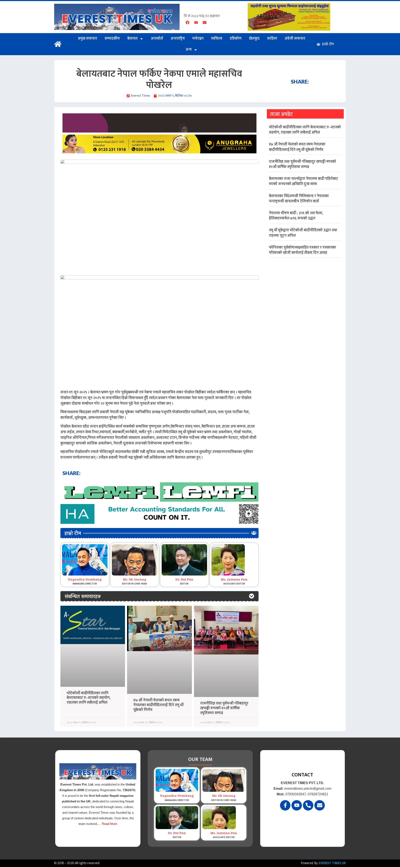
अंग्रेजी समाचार (295, 38)
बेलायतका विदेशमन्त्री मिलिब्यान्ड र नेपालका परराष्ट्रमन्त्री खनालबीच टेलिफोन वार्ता (299, 198)
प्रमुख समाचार (87, 38)
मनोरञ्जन (198, 38)
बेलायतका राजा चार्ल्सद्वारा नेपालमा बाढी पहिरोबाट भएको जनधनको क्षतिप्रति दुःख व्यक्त (303, 181)
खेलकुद (254, 38)
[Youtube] (196, 22)
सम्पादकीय (112, 38)
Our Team (200, 759)
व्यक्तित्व (216, 38)
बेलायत (132, 38)
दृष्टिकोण (235, 38)
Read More (109, 824)
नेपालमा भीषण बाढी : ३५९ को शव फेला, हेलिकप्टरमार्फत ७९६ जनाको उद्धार (296, 215)
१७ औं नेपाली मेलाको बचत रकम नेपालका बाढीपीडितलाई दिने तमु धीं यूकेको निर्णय (158, 705)
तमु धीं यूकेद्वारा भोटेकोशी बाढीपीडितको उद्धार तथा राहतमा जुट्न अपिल (303, 233)
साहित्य (272, 38)
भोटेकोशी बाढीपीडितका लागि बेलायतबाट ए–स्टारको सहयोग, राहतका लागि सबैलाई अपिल (88, 698)
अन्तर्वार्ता (157, 38)
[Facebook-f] (285, 805)
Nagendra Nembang (85, 580)
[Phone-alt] (308, 805)
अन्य (189, 49)
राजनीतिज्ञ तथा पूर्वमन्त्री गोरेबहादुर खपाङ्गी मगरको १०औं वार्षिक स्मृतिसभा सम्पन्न (224, 708)
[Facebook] (187, 22)
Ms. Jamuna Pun (234, 580)
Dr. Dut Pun (184, 580)
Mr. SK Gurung (134, 580)
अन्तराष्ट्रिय (178, 38)
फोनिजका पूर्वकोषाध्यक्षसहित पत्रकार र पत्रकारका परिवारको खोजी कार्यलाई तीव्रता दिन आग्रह (302, 250)
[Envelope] (204, 22)
